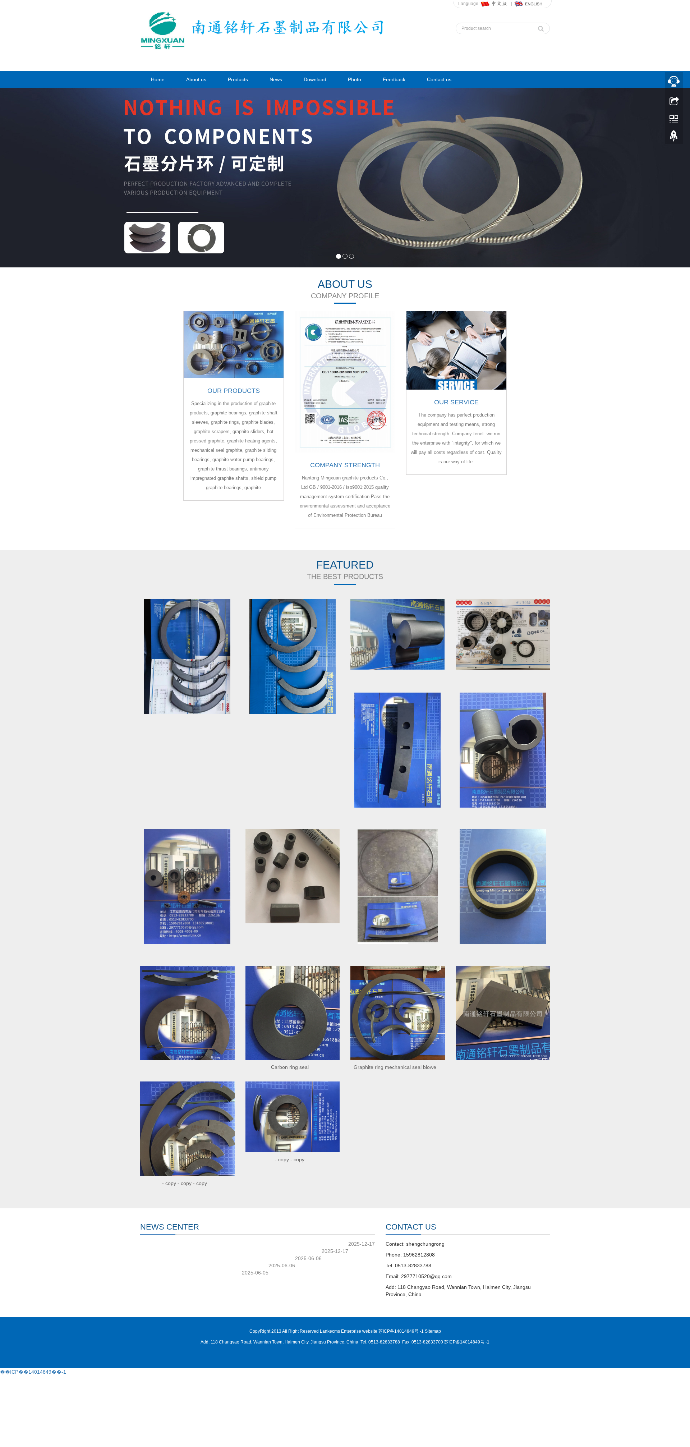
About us (196, 79)
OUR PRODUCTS (233, 390)
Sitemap (433, 1331)
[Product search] (540, 27)
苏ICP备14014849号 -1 (466, 1342)
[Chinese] (494, 3)
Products (238, 79)
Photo (354, 79)
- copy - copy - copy (184, 1183)
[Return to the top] (674, 138)
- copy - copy (289, 1159)
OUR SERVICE (456, 402)
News (276, 79)
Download (315, 79)
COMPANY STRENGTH (345, 465)
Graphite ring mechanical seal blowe (395, 1067)
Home (158, 79)
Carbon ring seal (290, 1067)
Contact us (439, 79)
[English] (528, 3)
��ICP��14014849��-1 (33, 1372)
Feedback (394, 79)
